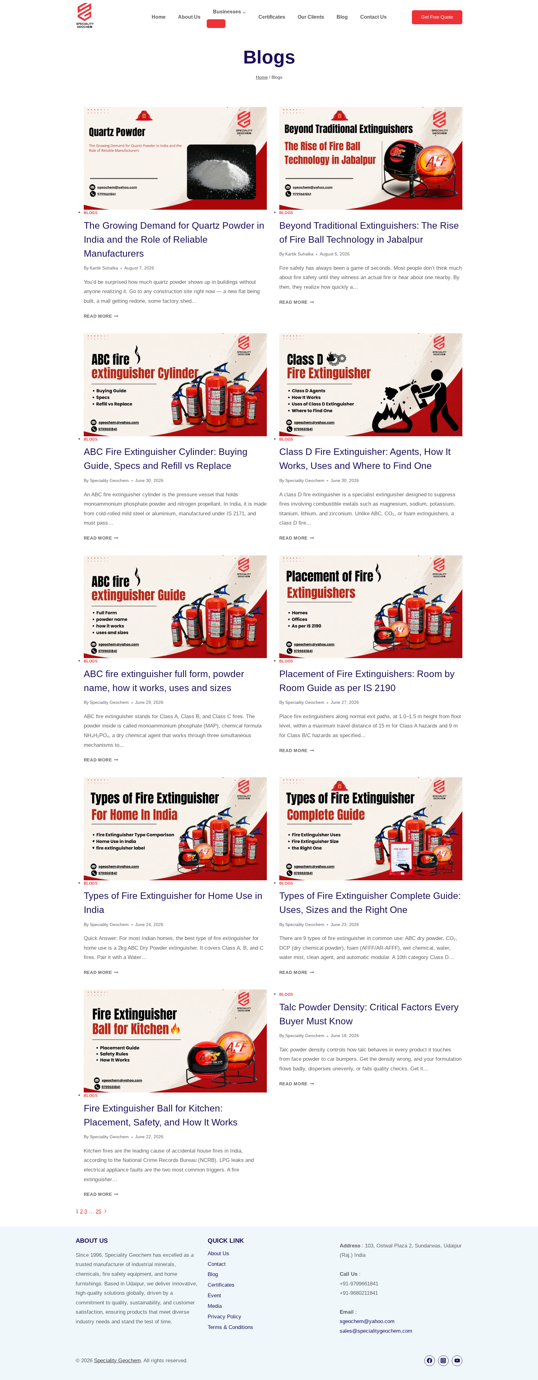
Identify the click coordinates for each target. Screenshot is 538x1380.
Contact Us (373, 17)
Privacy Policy (224, 1317)
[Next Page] (105, 1211)
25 (98, 1211)
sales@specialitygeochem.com (376, 1331)
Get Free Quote (437, 17)
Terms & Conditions (230, 1327)
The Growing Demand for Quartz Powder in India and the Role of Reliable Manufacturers (174, 239)
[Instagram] (443, 1360)
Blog (342, 17)
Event (214, 1295)
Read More (101, 316)
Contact (217, 1264)
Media (215, 1306)
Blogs (91, 213)
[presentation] (175, 158)
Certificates (271, 17)
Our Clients (311, 17)
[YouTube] (457, 1360)
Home (159, 17)
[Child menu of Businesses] (216, 23)
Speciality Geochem (109, 480)
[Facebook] (429, 1360)
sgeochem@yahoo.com (367, 1321)
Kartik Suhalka (104, 268)
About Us (189, 17)
